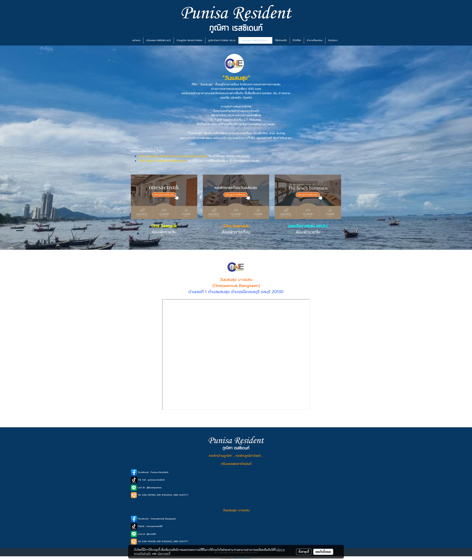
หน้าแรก (136, 40)
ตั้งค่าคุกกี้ (304, 551)
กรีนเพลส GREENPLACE (158, 40)
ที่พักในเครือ (281, 40)
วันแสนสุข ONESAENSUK (254, 40)
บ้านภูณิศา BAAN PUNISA (189, 40)
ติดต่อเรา (333, 40)
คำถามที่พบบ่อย (314, 40)
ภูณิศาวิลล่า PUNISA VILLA (222, 40)
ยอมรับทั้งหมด (323, 551)
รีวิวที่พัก (297, 40)
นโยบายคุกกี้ (163, 553)
